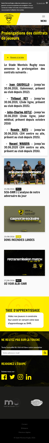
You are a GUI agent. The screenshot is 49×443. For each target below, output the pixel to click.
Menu (44, 21)
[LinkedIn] (28, 377)
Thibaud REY (19, 98)
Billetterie (24, 428)
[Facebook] (4, 377)
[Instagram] (20, 377)
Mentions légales (24, 432)
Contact (24, 424)
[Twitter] (12, 377)
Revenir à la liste (17, 57)
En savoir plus (41, 3)
